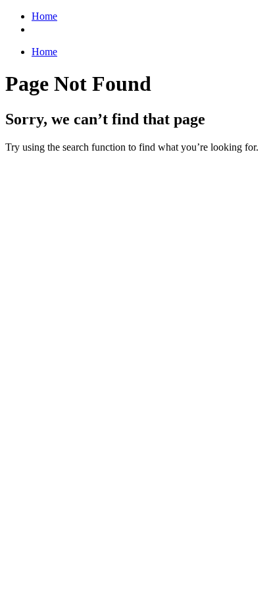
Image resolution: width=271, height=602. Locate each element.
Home (44, 16)
